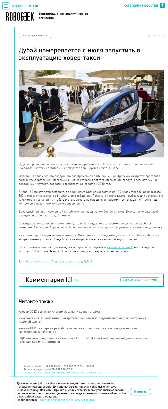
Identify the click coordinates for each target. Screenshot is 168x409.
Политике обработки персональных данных (66, 399)
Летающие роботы (35, 35)
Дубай (88, 261)
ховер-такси (73, 261)
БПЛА (49, 261)
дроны (59, 261)
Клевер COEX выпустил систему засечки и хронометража (59, 311)
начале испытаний (120, 247)
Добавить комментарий (140, 279)
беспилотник (35, 261)
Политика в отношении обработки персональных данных (62, 372)
